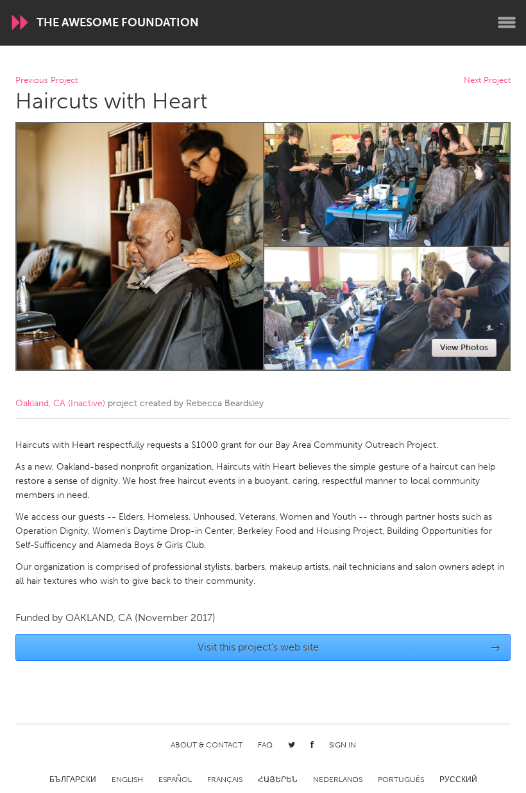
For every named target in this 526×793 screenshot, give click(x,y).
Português (401, 779)
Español (175, 779)
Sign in (342, 744)
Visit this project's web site (349, 647)
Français (224, 779)
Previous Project (46, 80)
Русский (458, 779)
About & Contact (206, 744)
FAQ (265, 744)
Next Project (487, 80)
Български (72, 779)
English (127, 779)
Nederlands (337, 779)
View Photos (464, 347)
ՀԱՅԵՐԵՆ (278, 779)
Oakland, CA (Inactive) (60, 403)
